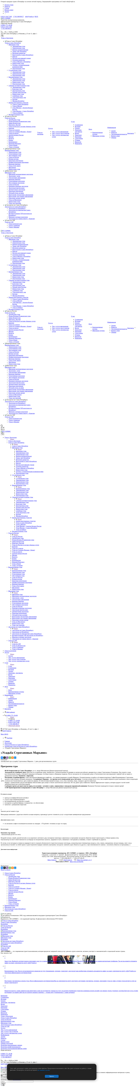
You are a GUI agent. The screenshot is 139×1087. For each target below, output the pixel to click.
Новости (114, 132)
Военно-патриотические (20, 50)
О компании (79, 125)
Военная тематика (14, 164)
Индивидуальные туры (16, 114)
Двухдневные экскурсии (16, 183)
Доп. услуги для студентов (60, 133)
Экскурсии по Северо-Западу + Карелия (22, 218)
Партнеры (78, 137)
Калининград (13, 142)
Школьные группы (98, 136)
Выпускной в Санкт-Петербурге (22, 55)
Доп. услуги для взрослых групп (11, 1033)
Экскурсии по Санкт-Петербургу (15, 207)
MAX (36, 16)
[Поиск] (2, 36)
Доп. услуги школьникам (60, 131)
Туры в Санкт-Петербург (13, 43)
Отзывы (77, 140)
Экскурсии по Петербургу (17, 208)
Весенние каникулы (18, 53)
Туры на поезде (14, 133)
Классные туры (17, 89)
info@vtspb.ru (29, 16)
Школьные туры (14, 44)
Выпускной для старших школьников (21, 196)
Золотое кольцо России (16, 135)
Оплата (77, 128)
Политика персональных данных (11, 1045)
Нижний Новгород (15, 143)
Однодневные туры (15, 154)
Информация (111, 127)
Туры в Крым (13, 145)
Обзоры (113, 137)
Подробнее (4, 924)
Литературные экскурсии (17, 189)
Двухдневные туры (15, 155)
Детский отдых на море (16, 193)
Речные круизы (14, 159)
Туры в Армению (14, 225)
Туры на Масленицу (15, 200)
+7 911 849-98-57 (18, 16)
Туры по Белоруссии (15, 224)
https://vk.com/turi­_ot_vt (84, 860)
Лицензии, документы (78, 130)
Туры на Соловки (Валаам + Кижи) (20, 131)
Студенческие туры (15, 70)
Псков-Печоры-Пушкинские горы (20, 121)
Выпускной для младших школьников (21, 195)
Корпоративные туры (16, 77)
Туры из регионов (40, 133)
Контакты (130, 133)
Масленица (12, 167)
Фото (90, 129)
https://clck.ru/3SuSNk (76, 861)
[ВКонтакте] (2, 758)
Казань (11, 140)
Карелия (11, 128)
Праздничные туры (18, 68)
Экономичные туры (18, 46)
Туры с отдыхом (14, 147)
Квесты (14, 56)
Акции (113, 131)
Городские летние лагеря (17, 198)
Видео (77, 133)
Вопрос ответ (115, 136)
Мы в (3, 734)
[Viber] (7, 758)
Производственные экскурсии (18, 186)
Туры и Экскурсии (7, 38)
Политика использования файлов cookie (14, 1048)
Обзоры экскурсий (7, 1043)
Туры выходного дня (19, 97)
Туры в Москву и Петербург (21, 61)
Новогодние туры (18, 63)
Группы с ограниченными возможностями (20, 66)
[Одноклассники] (12, 758)
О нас (73, 121)
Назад (12, 439)
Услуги (50, 128)
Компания (4, 995)
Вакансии (78, 142)
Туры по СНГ (9, 222)
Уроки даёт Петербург (19, 51)
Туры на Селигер (14, 130)
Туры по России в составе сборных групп (22, 126)
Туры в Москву (17, 106)
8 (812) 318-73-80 (6, 16)
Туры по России (10, 118)
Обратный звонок (14, 725)
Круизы (14, 99)
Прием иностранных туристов (18, 102)
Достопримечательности (119, 134)
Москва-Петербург (18, 101)
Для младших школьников (17, 178)
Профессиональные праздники (19, 162)
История (77, 126)
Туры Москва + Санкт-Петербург (23, 111)
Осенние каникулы (18, 60)
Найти (3, 1083)
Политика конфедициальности (11, 1047)
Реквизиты (78, 143)
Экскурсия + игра (14, 176)
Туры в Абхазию (14, 227)
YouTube (9, 738)
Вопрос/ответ (5, 1042)
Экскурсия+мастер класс (17, 188)
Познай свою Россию (19, 92)
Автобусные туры (14, 119)
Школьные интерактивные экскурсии (21, 174)
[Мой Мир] (15, 758)
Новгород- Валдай (15, 125)
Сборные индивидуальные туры (19, 85)
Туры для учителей (15, 203)
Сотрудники (79, 138)
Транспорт (78, 135)
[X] (4, 758)
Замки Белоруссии (15, 123)
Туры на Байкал (17, 113)
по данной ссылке (44, 1070)
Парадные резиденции (16, 160)
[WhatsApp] (10, 758)
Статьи (3, 1040)
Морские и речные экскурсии (18, 217)
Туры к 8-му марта (15, 166)
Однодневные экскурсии (17, 181)
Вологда (11, 138)
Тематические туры (18, 48)
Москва (11, 137)
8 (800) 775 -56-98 (6, 25)
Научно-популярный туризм (21, 58)
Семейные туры (17, 96)
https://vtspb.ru (52, 860)
